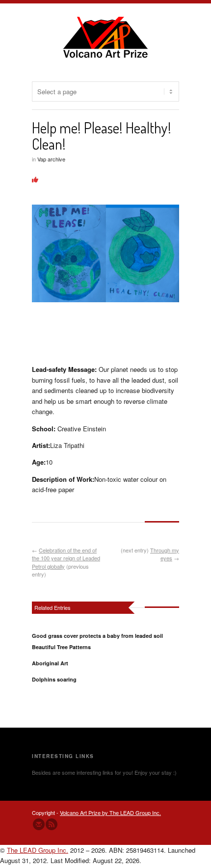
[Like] (35, 179)
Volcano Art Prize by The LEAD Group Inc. (110, 812)
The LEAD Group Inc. (37, 850)
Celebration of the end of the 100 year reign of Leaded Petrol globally (66, 558)
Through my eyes (164, 554)
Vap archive (51, 159)
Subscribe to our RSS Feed (51, 824)
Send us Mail (39, 824)
